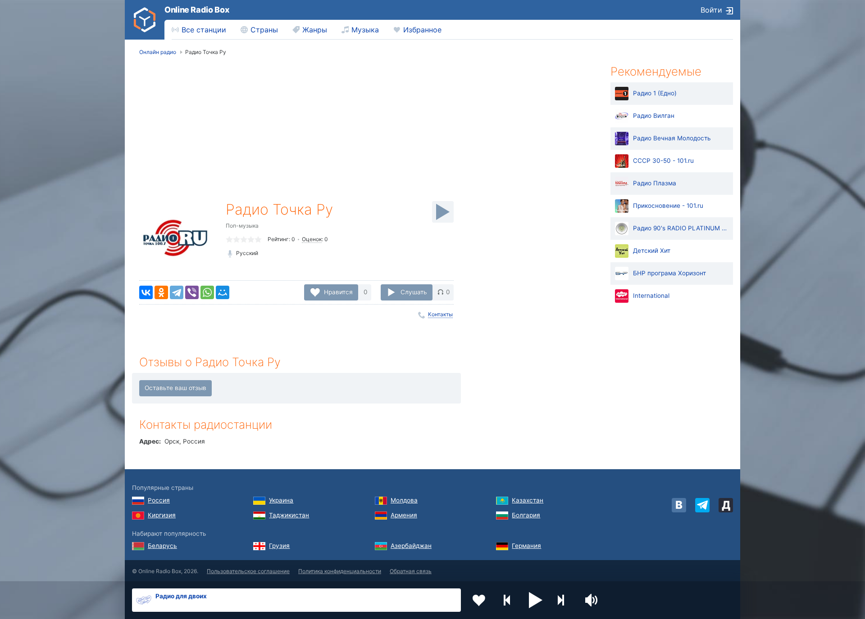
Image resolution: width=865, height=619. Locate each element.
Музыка (365, 29)
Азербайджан (411, 545)
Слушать (414, 292)
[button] (535, 600)
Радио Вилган (653, 115)
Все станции (204, 29)
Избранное (422, 29)
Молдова (404, 500)
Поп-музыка (242, 225)
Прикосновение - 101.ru (668, 205)
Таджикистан (289, 515)
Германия (526, 545)
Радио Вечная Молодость (672, 138)
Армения (404, 515)
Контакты (440, 314)
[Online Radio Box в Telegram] (702, 505)
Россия (159, 500)
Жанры (314, 29)
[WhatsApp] (207, 292)
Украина (281, 500)
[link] (144, 19)
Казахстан (527, 500)
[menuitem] (199, 30)
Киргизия (162, 515)
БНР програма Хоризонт (669, 273)
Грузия (279, 545)
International (651, 295)
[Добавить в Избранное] (479, 600)
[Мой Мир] (222, 292)
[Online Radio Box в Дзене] (726, 505)
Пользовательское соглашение (248, 571)
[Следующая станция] (564, 600)
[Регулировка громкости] (592, 600)
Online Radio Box (196, 9)
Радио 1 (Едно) (655, 93)
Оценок (312, 239)
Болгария (526, 515)
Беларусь (162, 545)
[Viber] (192, 292)
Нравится (338, 292)
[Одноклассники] (161, 292)
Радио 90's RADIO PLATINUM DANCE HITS (680, 228)
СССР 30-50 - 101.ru (663, 160)
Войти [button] (711, 9)
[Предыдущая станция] (507, 600)
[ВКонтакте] (146, 292)
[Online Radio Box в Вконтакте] (679, 505)
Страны (264, 29)
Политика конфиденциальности (339, 571)
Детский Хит (651, 250)
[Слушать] (443, 212)
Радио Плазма (654, 183)
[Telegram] (176, 292)
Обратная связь (411, 571)
